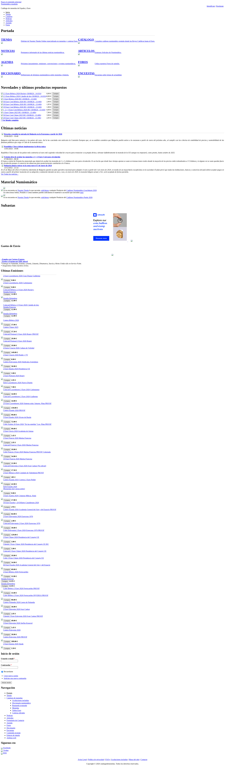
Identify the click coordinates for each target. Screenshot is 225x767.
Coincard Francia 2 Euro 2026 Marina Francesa (20, 445)
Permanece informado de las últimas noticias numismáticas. (42, 52)
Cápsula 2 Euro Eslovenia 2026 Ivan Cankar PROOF (23, 616)
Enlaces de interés (13, 735)
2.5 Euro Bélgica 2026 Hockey (22, 94)
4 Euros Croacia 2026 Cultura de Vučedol (18, 348)
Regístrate (220, 6)
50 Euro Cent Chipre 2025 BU (22, 115)
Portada (9, 693)
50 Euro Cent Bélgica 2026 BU (22, 102)
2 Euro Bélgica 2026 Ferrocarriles (15, 572)
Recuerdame (8, 672)
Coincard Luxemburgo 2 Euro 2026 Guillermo (20, 397)
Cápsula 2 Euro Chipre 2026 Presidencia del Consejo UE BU (26, 544)
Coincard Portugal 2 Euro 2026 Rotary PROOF (21, 334)
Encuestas (10, 730)
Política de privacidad (96, 760)
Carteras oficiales (18, 713)
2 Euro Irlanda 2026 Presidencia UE (16, 369)
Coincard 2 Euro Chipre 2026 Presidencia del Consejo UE (24, 551)
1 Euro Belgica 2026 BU (20, 99)
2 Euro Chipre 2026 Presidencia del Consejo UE (21, 537)
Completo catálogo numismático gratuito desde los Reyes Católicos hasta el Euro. (125, 41)
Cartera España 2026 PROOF (14, 410)
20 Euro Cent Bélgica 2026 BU (22, 104)
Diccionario (11, 728)
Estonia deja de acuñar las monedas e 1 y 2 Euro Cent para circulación (32, 157)
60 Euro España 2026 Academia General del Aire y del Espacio (26, 565)
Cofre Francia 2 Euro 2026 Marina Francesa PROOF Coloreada (27, 452)
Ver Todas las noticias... (9, 174)
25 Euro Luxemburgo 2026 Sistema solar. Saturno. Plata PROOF (27, 403)
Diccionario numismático (21, 703)
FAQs (107, 760)
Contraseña (6, 665)
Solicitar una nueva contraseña (15, 678)
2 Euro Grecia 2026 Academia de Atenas (18, 431)
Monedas (15, 708)
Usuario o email (8, 659)
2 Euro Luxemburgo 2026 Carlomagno (17, 283)
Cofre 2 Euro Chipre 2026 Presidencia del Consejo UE (23, 558)
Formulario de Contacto (15, 720)
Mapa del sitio (134, 760)
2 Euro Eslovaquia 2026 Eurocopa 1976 (18, 516)
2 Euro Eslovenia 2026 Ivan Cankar (16, 609)
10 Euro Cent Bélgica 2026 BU (22, 107)
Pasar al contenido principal (11, 2)
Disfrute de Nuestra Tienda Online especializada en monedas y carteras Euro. (49, 41)
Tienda (8, 14)
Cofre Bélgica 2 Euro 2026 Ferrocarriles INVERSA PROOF (25, 595)
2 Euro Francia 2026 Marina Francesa (17, 438)
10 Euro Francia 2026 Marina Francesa (17, 459)
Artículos (9, 21)
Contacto (144, 760)
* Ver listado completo (10, 120)
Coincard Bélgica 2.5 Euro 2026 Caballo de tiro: (21, 305)
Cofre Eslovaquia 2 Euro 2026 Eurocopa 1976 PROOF (23, 530)
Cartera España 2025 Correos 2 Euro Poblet (19, 480)
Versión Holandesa (10, 298)
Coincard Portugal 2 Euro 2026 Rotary (17, 341)
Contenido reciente (14, 733)
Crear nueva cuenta (11, 676)
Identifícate (211, 6)
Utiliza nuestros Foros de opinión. (107, 64)
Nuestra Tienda (23, 190)
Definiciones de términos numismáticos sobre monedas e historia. (45, 75)
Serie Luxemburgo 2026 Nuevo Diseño (17, 383)
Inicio (8, 12)
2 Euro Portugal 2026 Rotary (14, 376)
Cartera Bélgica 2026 (11, 320)
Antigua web (11, 738)
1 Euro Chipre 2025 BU (19, 112)
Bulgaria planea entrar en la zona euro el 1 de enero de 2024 (28, 166)
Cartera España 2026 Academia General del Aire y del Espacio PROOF (29, 510)
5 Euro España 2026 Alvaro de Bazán (17, 417)
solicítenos (45, 190)
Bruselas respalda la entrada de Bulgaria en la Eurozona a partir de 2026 (33, 134)
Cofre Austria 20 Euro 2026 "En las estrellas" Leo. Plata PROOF (27, 424)
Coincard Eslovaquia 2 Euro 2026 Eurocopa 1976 (21, 523)
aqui (81, 192)
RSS (5, 753)
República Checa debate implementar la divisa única (25, 147)
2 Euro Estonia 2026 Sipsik (13, 644)
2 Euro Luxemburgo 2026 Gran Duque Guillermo (21, 276)
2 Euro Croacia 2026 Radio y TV (15, 355)
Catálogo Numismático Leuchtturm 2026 (81, 190)
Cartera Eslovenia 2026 (12, 630)
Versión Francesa (9, 292)
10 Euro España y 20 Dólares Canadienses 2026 (21, 503)
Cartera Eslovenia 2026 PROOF (15, 637)
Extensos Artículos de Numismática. (108, 52)
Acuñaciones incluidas (20, 700)
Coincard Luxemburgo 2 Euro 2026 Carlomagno (21, 390)
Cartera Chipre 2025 (10, 327)
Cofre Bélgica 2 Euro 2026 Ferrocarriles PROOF (21, 588)
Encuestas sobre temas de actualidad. (108, 75)
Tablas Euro (16, 710)
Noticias (9, 19)
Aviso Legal (82, 760)
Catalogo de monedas (14, 698)
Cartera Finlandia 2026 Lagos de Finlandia (19, 602)
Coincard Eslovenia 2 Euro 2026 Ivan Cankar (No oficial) (24, 466)
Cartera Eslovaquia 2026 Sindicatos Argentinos (20, 362)
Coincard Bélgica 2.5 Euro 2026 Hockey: (18, 290)
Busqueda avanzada (19, 705)
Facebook (7, 748)
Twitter (6, 750)
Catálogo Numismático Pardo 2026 (79, 197)
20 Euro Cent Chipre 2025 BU (22, 118)
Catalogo (9, 17)
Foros (8, 25)
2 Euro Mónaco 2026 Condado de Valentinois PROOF (23, 473)
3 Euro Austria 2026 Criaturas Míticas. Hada (19, 496)
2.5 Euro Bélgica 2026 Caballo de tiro (24, 96)
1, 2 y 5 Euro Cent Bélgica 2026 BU (24, 110)
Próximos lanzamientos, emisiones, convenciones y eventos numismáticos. (48, 64)
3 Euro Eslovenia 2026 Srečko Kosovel (17, 623)
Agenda (8, 23)
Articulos (10, 718)
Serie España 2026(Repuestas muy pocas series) (14, 488)
